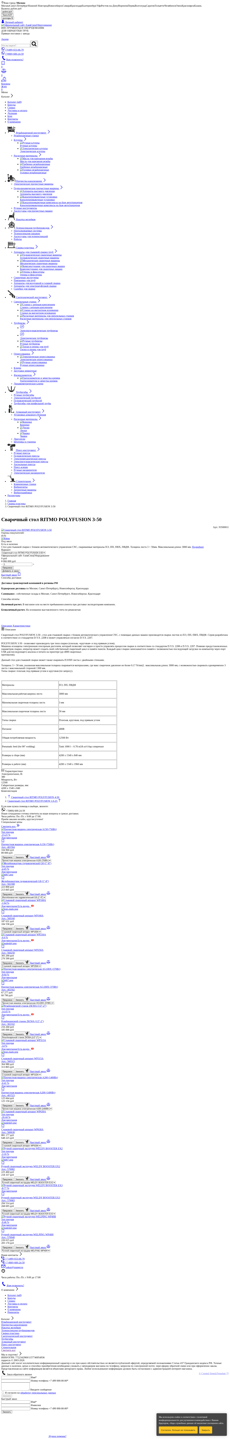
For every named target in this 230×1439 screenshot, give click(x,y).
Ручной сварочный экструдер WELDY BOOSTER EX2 (30, 1168)
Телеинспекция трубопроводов (18, 1330)
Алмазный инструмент (13, 1341)
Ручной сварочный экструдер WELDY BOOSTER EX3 (30, 1199)
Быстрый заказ (9, 575)
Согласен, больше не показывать (178, 1430)
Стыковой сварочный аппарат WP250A (22, 951)
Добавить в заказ (11, 571)
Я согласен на (30, 1392)
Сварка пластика (10, 1333)
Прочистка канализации (14, 1324)
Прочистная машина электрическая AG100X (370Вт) (29, 988)
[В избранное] (19, 575)
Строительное (8, 1347)
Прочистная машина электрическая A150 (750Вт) (27, 845)
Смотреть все (8, 1350)
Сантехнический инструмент (17, 1336)
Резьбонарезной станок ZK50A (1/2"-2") (22, 1022)
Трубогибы (7, 1339)
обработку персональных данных (38, 1392)
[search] (34, 44)
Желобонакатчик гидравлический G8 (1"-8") (25, 882)
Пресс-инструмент (11, 1344)
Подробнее (198, 547)
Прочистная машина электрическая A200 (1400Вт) (28, 1094)
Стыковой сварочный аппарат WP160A (22, 917)
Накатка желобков (11, 1327)
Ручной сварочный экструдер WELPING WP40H (27, 1236)
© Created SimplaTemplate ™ (214, 1373)
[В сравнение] (48, 857)
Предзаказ (7, 567)
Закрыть (206, 1430)
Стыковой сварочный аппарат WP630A (22, 1131)
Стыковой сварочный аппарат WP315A (22, 1060)
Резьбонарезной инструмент (16, 1322)
